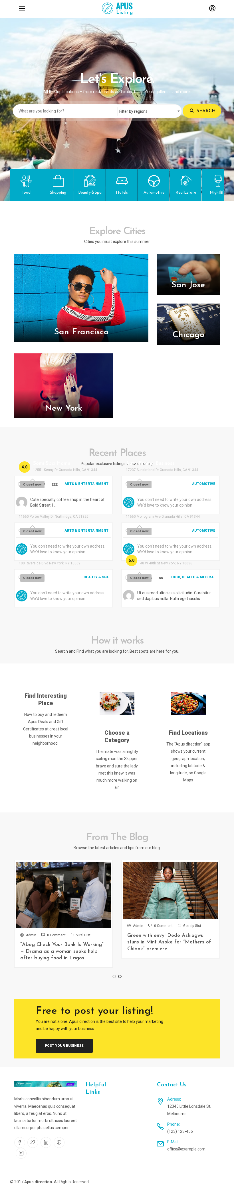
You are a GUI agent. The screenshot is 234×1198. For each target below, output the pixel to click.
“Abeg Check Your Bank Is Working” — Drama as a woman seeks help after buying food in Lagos (62, 951)
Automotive (203, 484)
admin (31, 935)
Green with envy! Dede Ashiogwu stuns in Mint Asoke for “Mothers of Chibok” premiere (169, 942)
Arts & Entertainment (86, 484)
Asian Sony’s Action (41, 510)
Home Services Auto (150, 510)
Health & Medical (198, 577)
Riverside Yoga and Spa (47, 557)
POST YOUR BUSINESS (64, 1046)
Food (175, 577)
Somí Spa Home (51, 463)
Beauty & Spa (96, 577)
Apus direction (38, 1181)
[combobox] (149, 111)
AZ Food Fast (156, 557)
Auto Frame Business (150, 463)
